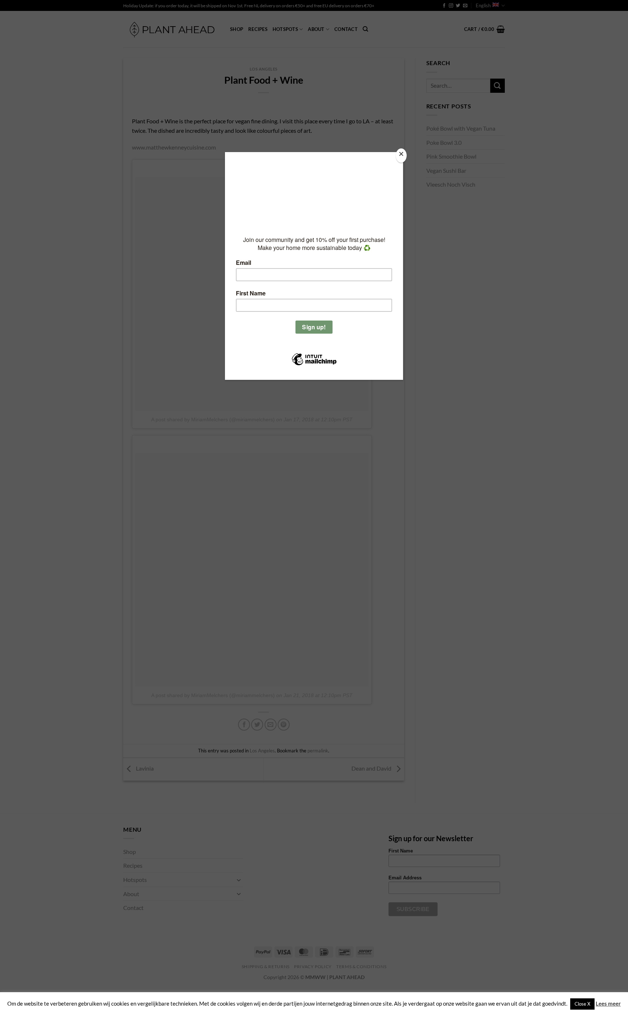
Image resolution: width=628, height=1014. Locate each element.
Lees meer (608, 1003)
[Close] (401, 155)
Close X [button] (582, 1004)
